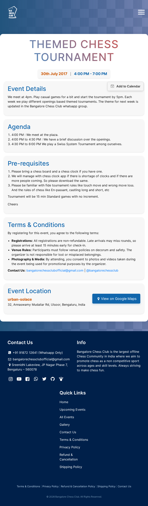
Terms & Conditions (74, 440)
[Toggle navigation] (141, 12)
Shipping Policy (71, 467)
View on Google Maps (118, 299)
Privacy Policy (70, 447)
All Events (67, 417)
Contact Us (68, 432)
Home (64, 402)
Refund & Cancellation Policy (78, 486)
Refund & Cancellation (69, 457)
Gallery (65, 424)
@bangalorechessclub (102, 270)
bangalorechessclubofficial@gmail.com (54, 270)
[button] (61, 379)
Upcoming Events (72, 409)
